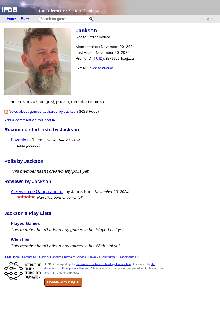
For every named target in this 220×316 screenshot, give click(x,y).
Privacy (93, 256)
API (139, 256)
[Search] (91, 19)
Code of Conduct (50, 256)
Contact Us (29, 256)
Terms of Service (75, 256)
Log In (208, 19)
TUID (98, 59)
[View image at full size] (37, 93)
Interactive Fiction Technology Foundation (103, 264)
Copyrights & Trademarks (117, 256)
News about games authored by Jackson (43, 112)
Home (11, 19)
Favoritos (19, 140)
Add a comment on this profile (29, 120)
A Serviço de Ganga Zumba (37, 191)
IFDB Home (12, 256)
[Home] (110, 7)
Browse (26, 19)
